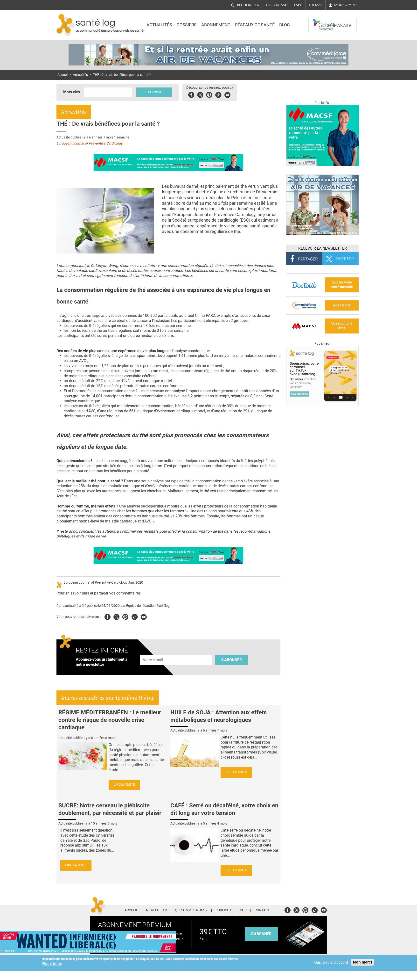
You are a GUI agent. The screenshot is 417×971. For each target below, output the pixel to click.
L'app (298, 5)
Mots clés (71, 92)
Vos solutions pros (341, 325)
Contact (262, 910)
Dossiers (187, 24)
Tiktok (218, 94)
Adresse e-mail (153, 652)
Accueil (62, 75)
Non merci (362, 962)
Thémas (315, 5)
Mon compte (346, 5)
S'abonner (231, 660)
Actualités (159, 24)
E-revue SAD (277, 5)
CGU (243, 910)
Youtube (144, 616)
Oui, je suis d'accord (331, 962)
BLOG (284, 24)
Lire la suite (124, 785)
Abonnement (215, 24)
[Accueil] (65, 25)
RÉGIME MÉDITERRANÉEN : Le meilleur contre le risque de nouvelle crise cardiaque (109, 720)
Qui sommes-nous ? (191, 910)
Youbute (227, 94)
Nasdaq (318, 21)
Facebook (191, 94)
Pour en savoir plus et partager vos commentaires (98, 593)
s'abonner (261, 934)
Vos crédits (341, 305)
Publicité (223, 910)
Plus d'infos (52, 963)
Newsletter (156, 910)
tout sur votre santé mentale (342, 284)
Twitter (200, 94)
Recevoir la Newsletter (322, 248)
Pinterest (209, 94)
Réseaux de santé (255, 24)
